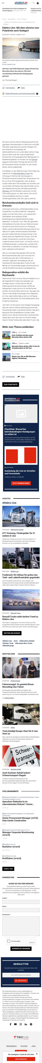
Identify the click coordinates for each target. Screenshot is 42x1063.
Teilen (23, 88)
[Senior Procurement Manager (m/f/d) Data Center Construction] (21, 814)
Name (4, 906)
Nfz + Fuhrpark (22, 19)
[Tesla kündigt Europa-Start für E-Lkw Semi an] (21, 714)
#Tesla (13, 727)
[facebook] (10, 1024)
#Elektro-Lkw (9, 502)
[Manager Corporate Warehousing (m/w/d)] (16, 830)
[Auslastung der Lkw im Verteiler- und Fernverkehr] (20, 455)
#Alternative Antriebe (17, 529)
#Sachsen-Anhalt (16, 769)
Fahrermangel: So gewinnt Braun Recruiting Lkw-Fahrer (18, 685)
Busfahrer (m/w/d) (11, 846)
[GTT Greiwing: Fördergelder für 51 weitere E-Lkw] (21, 516)
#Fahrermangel (15, 681)
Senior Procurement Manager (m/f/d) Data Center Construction (20, 819)
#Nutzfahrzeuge (8, 646)
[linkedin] (26, 1024)
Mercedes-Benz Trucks (21, 173)
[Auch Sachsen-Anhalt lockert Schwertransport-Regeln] (21, 756)
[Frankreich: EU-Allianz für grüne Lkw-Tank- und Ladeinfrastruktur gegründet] (21, 558)
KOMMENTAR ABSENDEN (21, 949)
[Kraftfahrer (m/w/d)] (9, 856)
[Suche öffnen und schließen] (33, 3)
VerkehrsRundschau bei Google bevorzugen (20, 93)
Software (5, 191)
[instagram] (21, 1024)
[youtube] (15, 1024)
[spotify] (31, 1024)
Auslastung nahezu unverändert (14, 477)
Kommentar (6, 914)
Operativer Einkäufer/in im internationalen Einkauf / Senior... (18, 802)
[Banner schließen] (36, 1053)
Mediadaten (11, 1046)
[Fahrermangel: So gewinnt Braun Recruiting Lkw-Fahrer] (21, 667)
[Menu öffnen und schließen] (3, 3)
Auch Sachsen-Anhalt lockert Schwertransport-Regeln (16, 774)
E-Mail (4, 898)
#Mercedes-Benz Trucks (23, 643)
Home (4, 19)
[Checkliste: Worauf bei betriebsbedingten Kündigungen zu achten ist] (20, 413)
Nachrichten (11, 19)
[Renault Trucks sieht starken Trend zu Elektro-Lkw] (21, 600)
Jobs (33, 1046)
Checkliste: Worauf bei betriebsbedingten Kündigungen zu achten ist (19, 432)
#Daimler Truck (7, 643)
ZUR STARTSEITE (10, 384)
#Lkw (15, 641)
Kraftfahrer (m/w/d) (11, 858)
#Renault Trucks (16, 613)
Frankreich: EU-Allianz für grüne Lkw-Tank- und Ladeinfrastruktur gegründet (20, 576)
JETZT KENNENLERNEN (21, 483)
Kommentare (10, 88)
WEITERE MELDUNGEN (12, 633)
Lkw (3, 144)
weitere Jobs (8, 869)
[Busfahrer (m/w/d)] (8, 844)
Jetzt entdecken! (21, 1059)
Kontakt (24, 1046)
